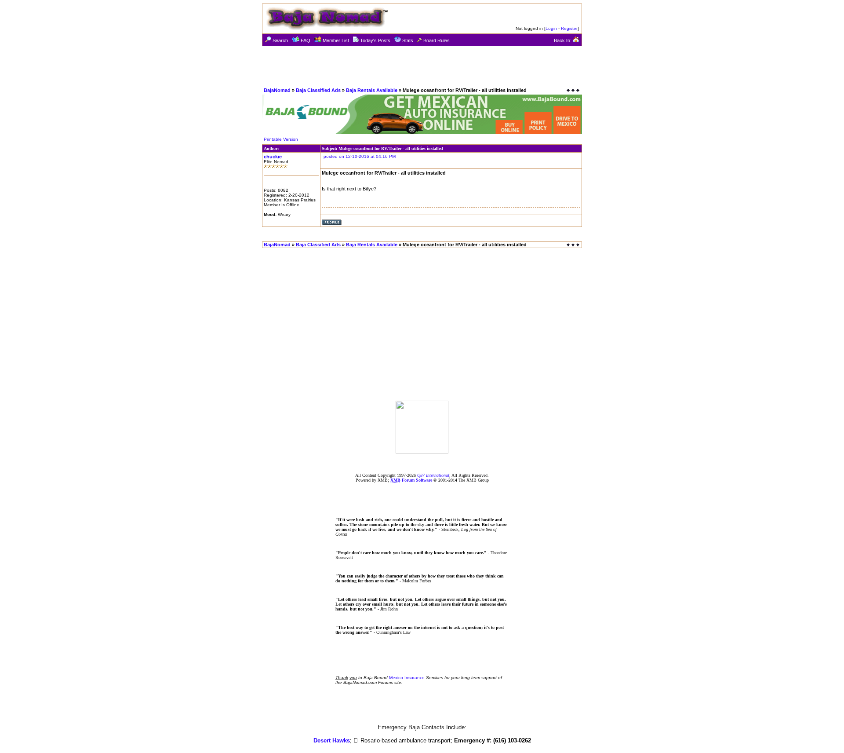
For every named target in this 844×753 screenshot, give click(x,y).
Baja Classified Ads (318, 90)
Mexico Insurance (407, 677)
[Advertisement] (422, 66)
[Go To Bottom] (573, 90)
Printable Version (281, 139)
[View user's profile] (332, 223)
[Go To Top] (574, 245)
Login (551, 28)
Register (569, 28)
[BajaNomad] (422, 451)
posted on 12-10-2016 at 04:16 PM (360, 156)
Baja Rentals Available (371, 90)
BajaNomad (277, 90)
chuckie (273, 156)
